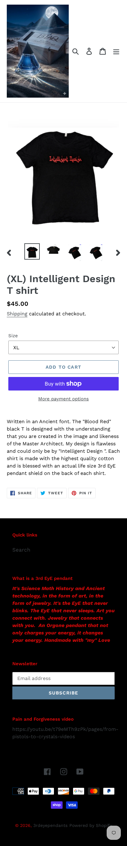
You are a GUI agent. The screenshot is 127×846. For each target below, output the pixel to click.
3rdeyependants (50, 825)
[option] (32, 251)
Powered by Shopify (90, 825)
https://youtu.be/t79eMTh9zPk (49, 729)
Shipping (17, 314)
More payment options (63, 399)
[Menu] (116, 51)
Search (21, 550)
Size (13, 335)
